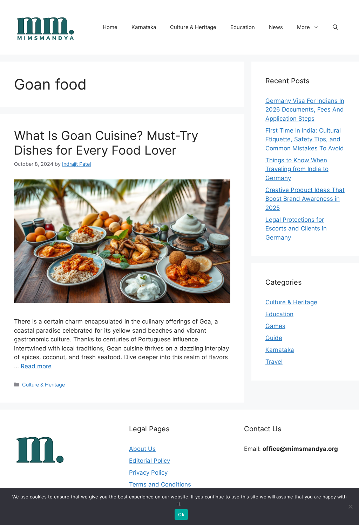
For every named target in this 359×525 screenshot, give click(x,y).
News (276, 27)
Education (242, 27)
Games (275, 325)
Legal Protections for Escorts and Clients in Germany (296, 228)
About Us (142, 448)
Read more (36, 366)
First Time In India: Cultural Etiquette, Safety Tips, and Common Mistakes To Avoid (304, 139)
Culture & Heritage (193, 27)
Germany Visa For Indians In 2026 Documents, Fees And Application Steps (304, 109)
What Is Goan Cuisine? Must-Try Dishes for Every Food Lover (106, 142)
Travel (274, 361)
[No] (350, 506)
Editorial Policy (149, 460)
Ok (181, 514)
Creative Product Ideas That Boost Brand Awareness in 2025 (305, 198)
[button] (335, 27)
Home (110, 27)
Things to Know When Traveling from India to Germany (296, 169)
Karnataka (143, 27)
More (303, 27)
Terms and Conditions (160, 484)
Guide (273, 337)
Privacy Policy (148, 472)
